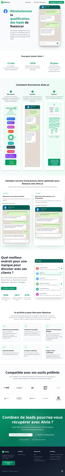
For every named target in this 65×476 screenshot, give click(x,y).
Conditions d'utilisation (55, 457)
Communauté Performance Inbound (39, 459)
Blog (35, 454)
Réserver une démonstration (46, 435)
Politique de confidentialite (56, 454)
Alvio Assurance (22, 454)
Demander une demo (8, 463)
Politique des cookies (55, 459)
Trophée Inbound (38, 457)
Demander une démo (56, 2)
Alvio (7, 452)
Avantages (28, 2)
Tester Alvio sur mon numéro (19, 435)
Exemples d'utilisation (40, 2)
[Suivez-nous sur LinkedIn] (62, 471)
